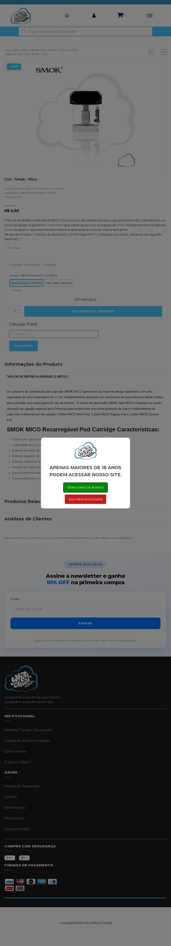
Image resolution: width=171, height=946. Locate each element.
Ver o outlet (132, 926)
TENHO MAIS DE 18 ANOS (85, 487)
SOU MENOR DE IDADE (85, 499)
